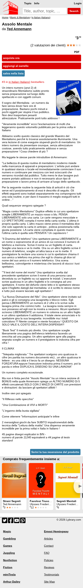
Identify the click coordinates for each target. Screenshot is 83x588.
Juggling (9, 552)
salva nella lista (13, 73)
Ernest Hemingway (56, 531)
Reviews (49, 567)
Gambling (9, 538)
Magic (7, 531)
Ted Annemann (19, 29)
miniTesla (9, 574)
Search (74, 11)
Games (7, 545)
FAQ (46, 552)
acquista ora (11, 57)
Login (78, 3)
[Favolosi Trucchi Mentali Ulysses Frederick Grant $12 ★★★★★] (41, 480)
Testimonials (51, 574)
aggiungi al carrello (16, 65)
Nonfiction (10, 560)
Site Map (49, 581)
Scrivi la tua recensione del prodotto (55, 452)
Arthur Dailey (11, 581)
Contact (48, 545)
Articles (48, 538)
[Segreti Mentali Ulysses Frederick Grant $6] (68, 480)
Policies (48, 560)
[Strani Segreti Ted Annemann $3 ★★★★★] (14, 480)
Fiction (7, 567)
